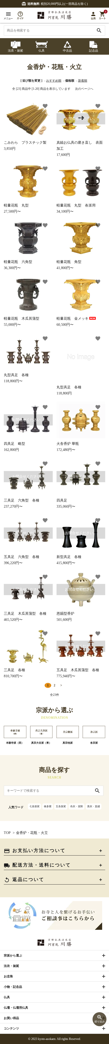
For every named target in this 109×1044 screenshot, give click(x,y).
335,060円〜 (77, 491)
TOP (7, 833)
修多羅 (47, 806)
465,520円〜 (25, 604)
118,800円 (69, 390)
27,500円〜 (16, 208)
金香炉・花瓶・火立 (32, 833)
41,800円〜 (69, 265)
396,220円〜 (24, 548)
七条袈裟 (34, 806)
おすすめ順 (53, 80)
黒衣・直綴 (93, 806)
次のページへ (84, 89)
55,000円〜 (21, 322)
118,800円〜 (16, 378)
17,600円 (80, 137)
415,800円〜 (77, 548)
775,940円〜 (78, 661)
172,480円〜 (68, 447)
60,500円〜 (72, 322)
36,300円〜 (18, 265)
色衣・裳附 (76, 806)
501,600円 (77, 604)
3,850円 (25, 146)
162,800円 (24, 435)
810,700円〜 (14, 673)
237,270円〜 (24, 491)
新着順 (82, 80)
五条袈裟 (61, 806)
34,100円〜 (76, 208)
